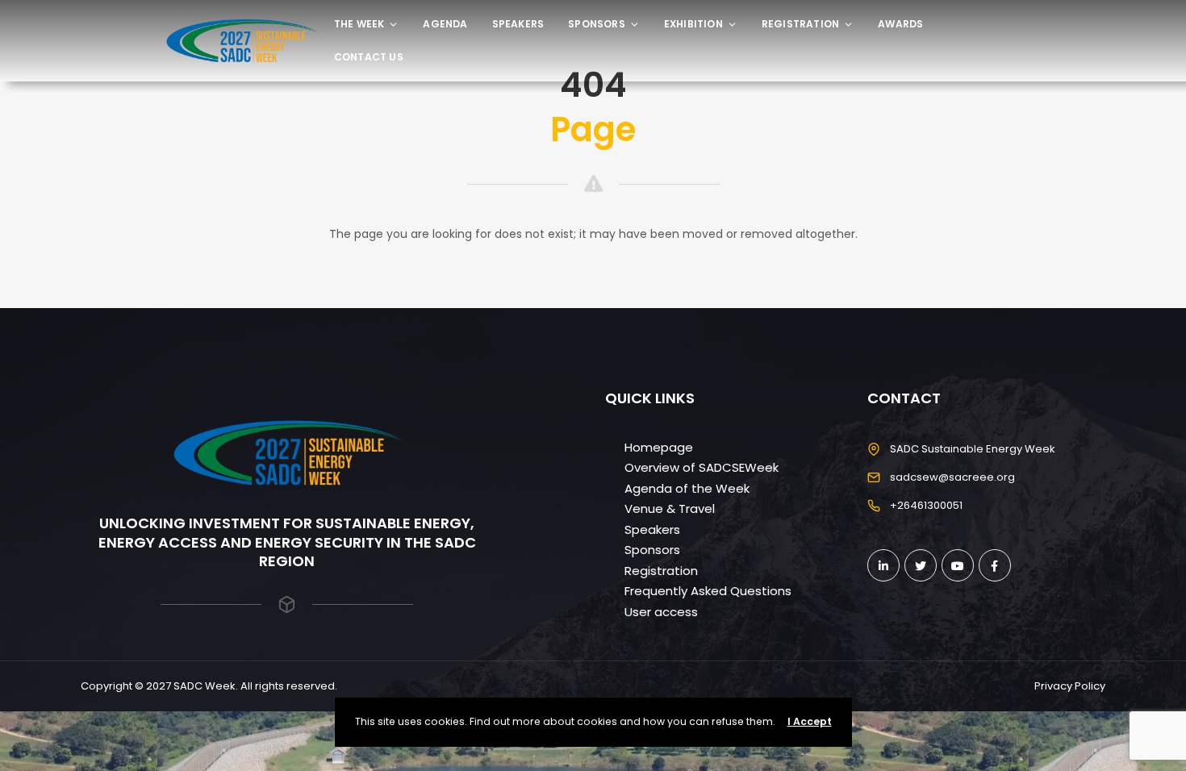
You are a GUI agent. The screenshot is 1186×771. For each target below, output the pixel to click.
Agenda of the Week (687, 488)
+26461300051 (926, 505)
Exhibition (693, 24)
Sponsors (596, 24)
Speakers (518, 24)
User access (661, 611)
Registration (800, 24)
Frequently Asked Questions (707, 590)
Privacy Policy (1069, 686)
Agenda (445, 24)
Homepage (658, 447)
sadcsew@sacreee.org (952, 477)
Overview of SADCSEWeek (701, 467)
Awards (900, 24)
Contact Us (368, 57)
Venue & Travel (669, 508)
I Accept (809, 721)
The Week (359, 24)
